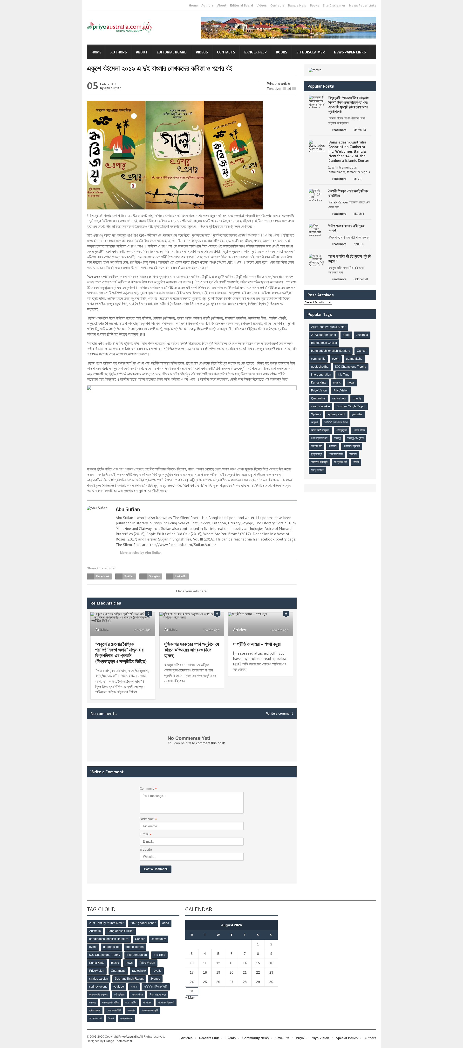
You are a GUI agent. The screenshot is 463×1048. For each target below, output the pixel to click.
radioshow (339, 398)
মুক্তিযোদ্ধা (316, 454)
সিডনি (356, 462)
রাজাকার (353, 454)
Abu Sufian (113, 88)
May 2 (357, 178)
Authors (207, 5)
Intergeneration (321, 374)
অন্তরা (314, 422)
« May (190, 997)
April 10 (359, 244)
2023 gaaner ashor (323, 335)
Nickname (148, 819)
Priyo (300, 1038)
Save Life (282, 1038)
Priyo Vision (319, 390)
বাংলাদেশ (333, 446)
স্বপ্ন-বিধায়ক (317, 470)
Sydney (316, 414)
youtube (357, 414)
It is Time (343, 374)
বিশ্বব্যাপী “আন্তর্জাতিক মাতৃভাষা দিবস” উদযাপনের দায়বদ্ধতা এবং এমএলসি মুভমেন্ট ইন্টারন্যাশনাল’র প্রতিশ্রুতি (348, 105)
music (337, 382)
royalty (357, 398)
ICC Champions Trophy (350, 366)
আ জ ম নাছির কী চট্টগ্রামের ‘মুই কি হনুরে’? (349, 258)
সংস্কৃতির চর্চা (340, 462)
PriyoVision (341, 390)
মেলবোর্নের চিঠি (336, 454)
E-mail (145, 834)
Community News (255, 1038)
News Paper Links (362, 5)
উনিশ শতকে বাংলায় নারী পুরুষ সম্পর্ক (346, 228)
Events (230, 1038)
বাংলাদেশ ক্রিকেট (352, 446)
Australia (362, 335)
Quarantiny (318, 398)
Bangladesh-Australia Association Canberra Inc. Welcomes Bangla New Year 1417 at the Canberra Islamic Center (348, 151)
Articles (101, 629)
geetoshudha (319, 366)
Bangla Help (297, 5)
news (350, 382)
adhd (346, 335)
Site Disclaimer (334, 5)
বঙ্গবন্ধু (337, 438)
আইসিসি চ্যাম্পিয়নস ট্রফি (336, 422)
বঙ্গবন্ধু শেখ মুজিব (355, 438)
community (318, 358)
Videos (262, 5)
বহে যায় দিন (316, 446)
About (221, 5)
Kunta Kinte (318, 382)
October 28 (361, 279)
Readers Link (209, 1038)
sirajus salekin (320, 406)
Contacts (277, 5)
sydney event (336, 414)
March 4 (359, 213)
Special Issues (347, 1038)
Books (314, 5)
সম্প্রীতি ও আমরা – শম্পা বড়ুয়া (257, 644)
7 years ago (142, 630)
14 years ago (279, 630)
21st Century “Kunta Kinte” (328, 327)
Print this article (278, 83)
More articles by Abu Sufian (141, 552)
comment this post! (210, 743)
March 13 (360, 130)
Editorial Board (241, 5)
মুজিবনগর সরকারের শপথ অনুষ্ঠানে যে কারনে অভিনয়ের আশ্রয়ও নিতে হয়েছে (191, 649)
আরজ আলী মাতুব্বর (320, 430)
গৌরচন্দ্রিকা (341, 430)
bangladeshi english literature (330, 350)
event (335, 358)
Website (146, 849)
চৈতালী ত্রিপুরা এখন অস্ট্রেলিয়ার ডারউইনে (348, 193)
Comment (148, 789)
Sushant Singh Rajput (351, 406)
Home (193, 5)
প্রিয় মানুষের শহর (319, 438)
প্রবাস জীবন (359, 430)
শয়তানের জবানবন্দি (319, 462)
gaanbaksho (354, 358)
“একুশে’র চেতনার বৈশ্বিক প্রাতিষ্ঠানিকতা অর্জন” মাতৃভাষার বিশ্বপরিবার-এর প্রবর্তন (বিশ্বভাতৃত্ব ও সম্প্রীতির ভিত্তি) (121, 652)
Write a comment (279, 713)
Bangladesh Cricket (324, 343)
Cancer (362, 350)
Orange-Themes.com (118, 1041)
